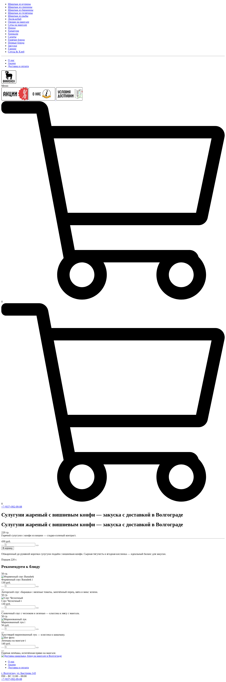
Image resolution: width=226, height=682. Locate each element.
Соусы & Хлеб (16, 51)
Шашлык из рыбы (18, 16)
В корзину (8, 548)
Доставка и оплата (18, 66)
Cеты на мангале (17, 24)
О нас (11, 60)
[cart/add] (2, 589)
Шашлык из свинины (20, 7)
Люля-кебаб (14, 19)
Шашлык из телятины (20, 13)
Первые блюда (16, 42)
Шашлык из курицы (19, 4)
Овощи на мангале (18, 22)
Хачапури (13, 30)
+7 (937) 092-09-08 (11, 506)
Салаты (12, 36)
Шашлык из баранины (20, 10)
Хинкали (13, 33)
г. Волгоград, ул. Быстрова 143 (18, 673)
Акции (12, 63)
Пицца (12, 27)
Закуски (12, 45)
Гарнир (12, 48)
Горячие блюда (16, 39)
